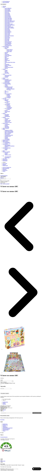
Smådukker (7, 115)
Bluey (6, 57)
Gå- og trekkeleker (8, 108)
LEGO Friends (7, 14)
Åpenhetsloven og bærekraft (7, 427)
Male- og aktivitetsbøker (9, 132)
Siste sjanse (5, 158)
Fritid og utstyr (5, 143)
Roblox (6, 71)
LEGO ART (7, 40)
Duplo (6, 112)
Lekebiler (6, 85)
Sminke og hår (7, 121)
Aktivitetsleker (7, 104)
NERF (6, 149)
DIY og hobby (7, 134)
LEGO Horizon (7, 30)
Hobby (4, 129)
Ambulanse (9, 96)
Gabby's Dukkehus (8, 55)
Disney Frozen (9, 50)
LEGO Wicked (7, 32)
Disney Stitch (9, 51)
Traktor (6, 84)
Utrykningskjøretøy (8, 93)
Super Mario (7, 54)
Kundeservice (5, 170)
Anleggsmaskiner (8, 83)
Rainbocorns (7, 81)
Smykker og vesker (8, 122)
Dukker (4, 113)
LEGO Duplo (7, 13)
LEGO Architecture (8, 41)
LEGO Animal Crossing (9, 26)
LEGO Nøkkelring (8, 8)
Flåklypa (6, 66)
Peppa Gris (7, 56)
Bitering (8, 101)
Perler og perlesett (8, 133)
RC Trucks (9, 89)
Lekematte (9, 106)
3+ (3, 410)
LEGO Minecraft (8, 25)
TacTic (4, 409)
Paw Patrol (7, 47)
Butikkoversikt (5, 165)
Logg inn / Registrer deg (7, 167)
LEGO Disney (7, 22)
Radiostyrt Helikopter (10, 88)
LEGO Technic (7, 37)
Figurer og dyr (5, 123)
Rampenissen (7, 157)
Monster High (7, 60)
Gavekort (4, 425)
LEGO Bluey (7, 28)
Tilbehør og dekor (8, 154)
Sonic (6, 61)
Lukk (1, 462)
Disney (6, 48)
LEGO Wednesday (8, 31)
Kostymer (6, 152)
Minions (6, 59)
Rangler (6, 110)
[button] (21, 447)
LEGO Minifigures (8, 43)
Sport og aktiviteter (8, 75)
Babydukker (7, 114)
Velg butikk (6, 383)
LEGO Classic (7, 34)
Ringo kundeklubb (6, 168)
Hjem (1, 183)
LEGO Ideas (7, 39)
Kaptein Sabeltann (8, 65)
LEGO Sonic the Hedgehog (9, 24)
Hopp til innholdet (6, 2)
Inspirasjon (4, 169)
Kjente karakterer (6, 46)
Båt (5, 90)
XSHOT (6, 148)
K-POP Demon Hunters (9, 67)
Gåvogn (8, 109)
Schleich (6, 125)
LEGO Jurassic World (8, 23)
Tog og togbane (7, 97)
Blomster (6, 137)
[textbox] (16, 413)
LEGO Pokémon (8, 11)
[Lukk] (0, 384)
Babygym (8, 105)
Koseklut (8, 103)
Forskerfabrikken (8, 136)
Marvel (6, 53)
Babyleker (4, 98)
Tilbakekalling (5, 426)
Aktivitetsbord (9, 107)
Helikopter (6, 91)
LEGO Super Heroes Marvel (10, 20)
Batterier (6, 146)
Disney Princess (10, 49)
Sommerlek (7, 76)
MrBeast (6, 68)
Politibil (8, 94)
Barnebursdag (5, 159)
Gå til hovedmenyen (6, 1)
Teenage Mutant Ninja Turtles (10, 62)
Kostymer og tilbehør (6, 151)
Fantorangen (7, 64)
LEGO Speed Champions (9, 35)
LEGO (4, 7)
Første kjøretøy (7, 111)
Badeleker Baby (7, 142)
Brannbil (8, 95)
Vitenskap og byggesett (9, 135)
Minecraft (6, 72)
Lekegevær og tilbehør (6, 147)
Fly (5, 92)
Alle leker (4, 6)
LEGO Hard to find (8, 45)
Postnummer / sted (3, 468)
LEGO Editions (7, 10)
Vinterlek (6, 77)
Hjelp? (2, 432)
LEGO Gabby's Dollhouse (9, 27)
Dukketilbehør (7, 116)
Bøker (4, 150)
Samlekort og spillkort (8, 130)
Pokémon (6, 52)
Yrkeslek (6, 119)
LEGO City (7, 12)
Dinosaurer (7, 126)
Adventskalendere (8, 156)
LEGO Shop (5, 163)
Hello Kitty (7, 58)
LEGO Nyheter (7, 9)
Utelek (4, 74)
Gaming (4, 69)
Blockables (7, 99)
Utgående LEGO (8, 44)
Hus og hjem (7, 118)
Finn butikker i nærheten (5, 393)
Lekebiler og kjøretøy (6, 82)
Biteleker (6, 100)
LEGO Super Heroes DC (9, 21)
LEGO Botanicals (8, 42)
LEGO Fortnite (7, 29)
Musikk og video (8, 120)
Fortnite (6, 70)
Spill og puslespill (6, 128)
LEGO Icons (7, 38)
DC (5, 63)
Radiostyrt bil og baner (9, 86)
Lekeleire (6, 138)
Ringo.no (2, 177)
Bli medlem (2, 419)
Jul (3, 155)
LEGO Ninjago (7, 15)
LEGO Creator (7, 33)
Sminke (6, 153)
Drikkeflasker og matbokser (9, 145)
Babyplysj (6, 102)
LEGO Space (7, 36)
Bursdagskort (5, 160)
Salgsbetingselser (6, 429)
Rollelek (4, 117)
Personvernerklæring (6, 428)
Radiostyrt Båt (9, 87)
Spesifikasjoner (5, 402)
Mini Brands (7, 127)
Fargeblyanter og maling (9, 131)
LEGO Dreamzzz (8, 16)
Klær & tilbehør (7, 144)
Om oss (4, 171)
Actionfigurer (7, 124)
